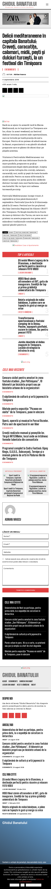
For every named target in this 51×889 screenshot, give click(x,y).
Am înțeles (14, 885)
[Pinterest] (15, 90)
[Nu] (48, 877)
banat (11, 232)
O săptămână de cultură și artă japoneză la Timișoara (25, 398)
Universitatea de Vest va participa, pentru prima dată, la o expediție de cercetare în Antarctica (23, 610)
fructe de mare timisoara (13, 238)
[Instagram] (11, 715)
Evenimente (23, 354)
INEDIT (21, 294)
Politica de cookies (33, 885)
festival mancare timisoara (26, 232)
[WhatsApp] (21, 90)
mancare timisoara (31, 238)
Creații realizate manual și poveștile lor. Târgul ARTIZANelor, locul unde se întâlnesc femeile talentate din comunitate (25, 436)
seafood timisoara (10, 241)
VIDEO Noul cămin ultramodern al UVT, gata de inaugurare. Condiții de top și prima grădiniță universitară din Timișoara (33, 284)
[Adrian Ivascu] (4, 74)
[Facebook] (4, 90)
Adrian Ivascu (20, 74)
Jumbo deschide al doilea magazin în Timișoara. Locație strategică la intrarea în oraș (31, 346)
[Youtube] (24, 715)
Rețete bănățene (25, 312)
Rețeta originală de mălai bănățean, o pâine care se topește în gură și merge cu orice (32, 304)
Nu (22, 885)
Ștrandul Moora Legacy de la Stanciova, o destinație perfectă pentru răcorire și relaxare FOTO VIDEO (33, 265)
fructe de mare (25, 235)
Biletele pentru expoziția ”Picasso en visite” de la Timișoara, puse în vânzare (23, 410)
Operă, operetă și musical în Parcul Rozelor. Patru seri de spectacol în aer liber (25, 422)
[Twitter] (10, 90)
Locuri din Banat (25, 273)
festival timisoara (10, 235)
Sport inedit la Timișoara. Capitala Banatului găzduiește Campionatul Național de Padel (13, 492)
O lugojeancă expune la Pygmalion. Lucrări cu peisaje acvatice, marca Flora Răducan (37, 489)
